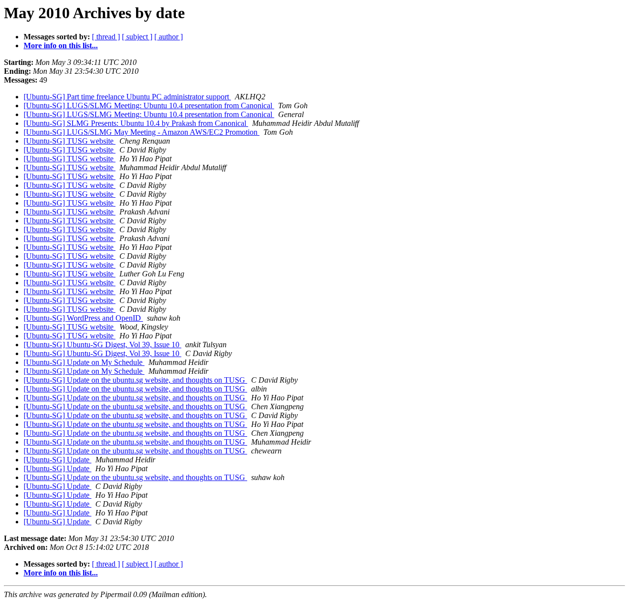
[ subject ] (137, 36)
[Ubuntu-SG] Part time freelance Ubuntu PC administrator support (127, 96)
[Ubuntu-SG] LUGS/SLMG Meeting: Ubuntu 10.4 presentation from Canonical (149, 105)
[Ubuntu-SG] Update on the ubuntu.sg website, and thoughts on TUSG (135, 380)
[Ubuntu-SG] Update (57, 459)
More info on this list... (61, 45)
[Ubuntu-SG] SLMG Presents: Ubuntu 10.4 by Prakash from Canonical (136, 123)
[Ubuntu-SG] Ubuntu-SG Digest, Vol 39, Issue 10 (102, 344)
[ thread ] (106, 36)
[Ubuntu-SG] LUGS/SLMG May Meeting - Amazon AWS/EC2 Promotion (141, 132)
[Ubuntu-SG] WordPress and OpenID (83, 318)
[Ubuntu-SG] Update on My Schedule (84, 362)
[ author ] (168, 36)
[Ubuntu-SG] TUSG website (69, 141)
